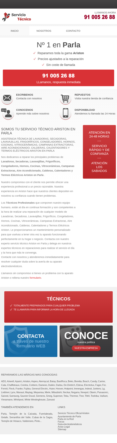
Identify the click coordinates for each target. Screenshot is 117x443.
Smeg (49, 396)
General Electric (40, 388)
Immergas (79, 388)
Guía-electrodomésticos (70, 424)
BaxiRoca (62, 381)
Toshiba (95, 396)
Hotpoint (68, 388)
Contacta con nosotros (29, 96)
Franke (19, 388)
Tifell (87, 396)
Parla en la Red (66, 419)
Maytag (29, 392)
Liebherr (5, 392)
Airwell (10, 381)
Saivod (4, 396)
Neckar (66, 392)
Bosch (86, 381)
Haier (52, 388)
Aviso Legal (64, 427)
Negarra (75, 392)
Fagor (98, 385)
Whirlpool (18, 399)
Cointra (24, 385)
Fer (104, 385)
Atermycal (44, 381)
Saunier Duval (27, 396)
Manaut (20, 392)
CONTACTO (73, 30)
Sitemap (62, 429)
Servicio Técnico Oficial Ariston (73, 413)
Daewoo (43, 385)
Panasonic (102, 392)
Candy (93, 381)
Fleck (11, 388)
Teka (65, 396)
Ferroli (4, 388)
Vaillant (103, 396)
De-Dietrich (69, 385)
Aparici (18, 381)
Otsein (93, 392)
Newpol (84, 392)
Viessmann (7, 399)
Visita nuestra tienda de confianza (94, 96)
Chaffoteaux (13, 385)
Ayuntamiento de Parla (69, 416)
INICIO (15, 30)
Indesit (88, 388)
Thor (81, 396)
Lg (103, 388)
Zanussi (51, 399)
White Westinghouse (35, 399)
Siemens (40, 396)
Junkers (97, 388)
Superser (57, 396)
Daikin (51, 385)
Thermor (73, 396)
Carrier (101, 381)
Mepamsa (39, 392)
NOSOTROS (44, 30)
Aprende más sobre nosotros (32, 111)
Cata (3, 385)
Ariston (26, 381)
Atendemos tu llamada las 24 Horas (95, 111)
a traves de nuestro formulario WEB (31, 340)
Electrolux (89, 385)
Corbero (33, 385)
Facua (61, 421)
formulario (35, 277)
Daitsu (59, 385)
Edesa (79, 385)
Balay (53, 381)
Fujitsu (27, 388)
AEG (3, 381)
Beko (70, 381)
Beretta (78, 381)
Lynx (13, 392)
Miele (47, 392)
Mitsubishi (57, 392)
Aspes (34, 381)
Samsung (14, 396)
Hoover (59, 388)
